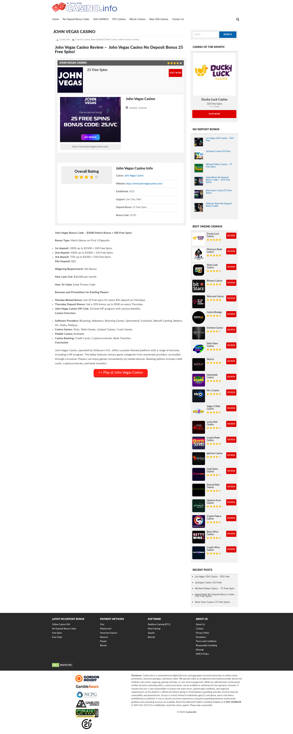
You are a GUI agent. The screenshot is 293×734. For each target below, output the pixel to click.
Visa (102, 624)
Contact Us (178, 19)
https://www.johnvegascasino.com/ (90, 147)
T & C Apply (214, 107)
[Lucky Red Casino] (198, 427)
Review (231, 236)
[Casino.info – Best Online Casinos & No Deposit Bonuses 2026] (85, 7)
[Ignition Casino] (198, 458)
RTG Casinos (119, 19)
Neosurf (104, 637)
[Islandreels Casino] (198, 380)
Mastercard (105, 629)
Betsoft (151, 637)
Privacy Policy (202, 633)
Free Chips (57, 637)
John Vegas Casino (133, 176)
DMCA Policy (202, 654)
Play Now (214, 114)
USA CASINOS (101, 19)
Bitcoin (103, 646)
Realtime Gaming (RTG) (159, 624)
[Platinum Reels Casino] (198, 254)
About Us (200, 624)
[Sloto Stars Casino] (198, 348)
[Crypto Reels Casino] (198, 443)
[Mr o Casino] (198, 395)
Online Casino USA (61, 624)
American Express (108, 633)
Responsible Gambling (206, 646)
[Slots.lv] (198, 364)
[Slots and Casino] (198, 301)
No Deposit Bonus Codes (76, 19)
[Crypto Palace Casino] (198, 521)
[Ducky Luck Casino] (214, 74)
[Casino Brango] (198, 317)
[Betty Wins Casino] (198, 537)
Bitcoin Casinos (137, 19)
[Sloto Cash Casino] (198, 270)
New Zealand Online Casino (104, 40)
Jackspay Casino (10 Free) (218, 151)
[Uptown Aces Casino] (198, 505)
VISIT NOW (175, 73)
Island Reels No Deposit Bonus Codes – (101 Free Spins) (218, 179)
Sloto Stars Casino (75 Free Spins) (212, 602)
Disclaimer (201, 637)
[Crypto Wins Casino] (198, 552)
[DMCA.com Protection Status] (62, 666)
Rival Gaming (154, 629)
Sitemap (200, 650)
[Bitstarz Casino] (198, 286)
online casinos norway (128, 40)
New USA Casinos (158, 19)
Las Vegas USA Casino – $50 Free (212, 577)
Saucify (151, 633)
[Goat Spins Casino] (198, 474)
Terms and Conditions (206, 641)
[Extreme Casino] (198, 333)
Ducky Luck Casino (214, 99)
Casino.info (64, 40)
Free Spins (57, 633)
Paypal (103, 641)
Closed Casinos (82, 40)
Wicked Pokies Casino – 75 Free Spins (215, 588)
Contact (199, 629)
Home (55, 19)
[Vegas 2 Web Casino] (198, 411)
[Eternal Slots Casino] (198, 490)
